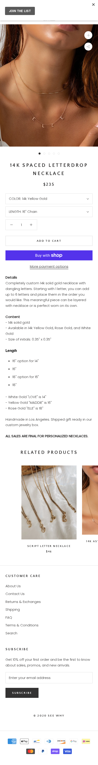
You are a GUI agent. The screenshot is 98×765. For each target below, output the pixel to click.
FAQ (8, 617)
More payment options (49, 266)
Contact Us (15, 593)
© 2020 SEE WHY (49, 715)
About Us (13, 586)
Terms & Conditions (22, 625)
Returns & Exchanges (23, 601)
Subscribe (22, 692)
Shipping (12, 609)
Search (11, 633)
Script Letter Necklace (49, 546)
